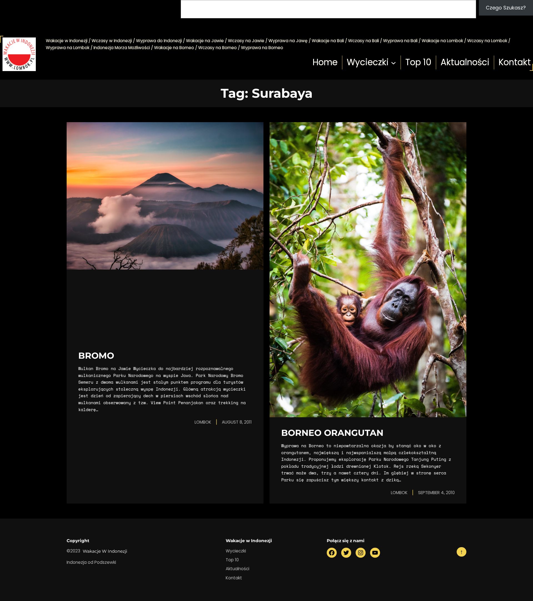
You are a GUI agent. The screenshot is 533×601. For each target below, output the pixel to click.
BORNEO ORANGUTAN (332, 433)
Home (325, 62)
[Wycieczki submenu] (393, 62)
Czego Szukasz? (506, 7)
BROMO (96, 356)
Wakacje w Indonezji (105, 551)
